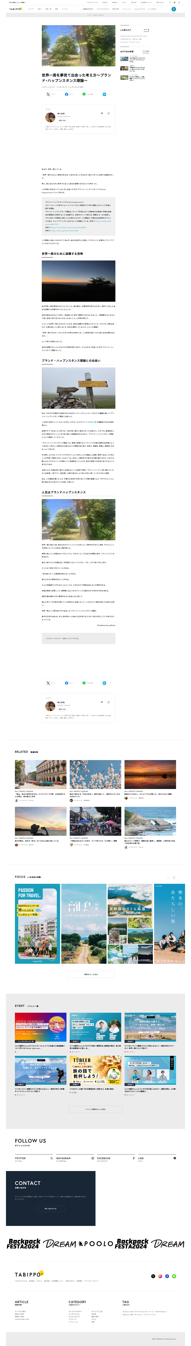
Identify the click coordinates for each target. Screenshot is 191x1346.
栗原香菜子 (87, 800)
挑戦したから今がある (71, 638)
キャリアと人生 (97, 1311)
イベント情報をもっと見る (95, 1109)
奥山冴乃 (31, 845)
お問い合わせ (160, 2)
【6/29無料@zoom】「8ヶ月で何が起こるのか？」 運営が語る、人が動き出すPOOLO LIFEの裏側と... (150, 1090)
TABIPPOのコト (126, 39)
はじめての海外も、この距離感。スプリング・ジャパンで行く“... (137, 78)
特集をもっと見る (91, 974)
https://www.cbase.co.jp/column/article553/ (69, 227)
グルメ (94, 1319)
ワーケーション (135, 42)
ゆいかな (61, 113)
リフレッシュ (126, 9)
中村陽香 (86, 845)
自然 (93, 1322)
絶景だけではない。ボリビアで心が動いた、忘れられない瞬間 (148, 794)
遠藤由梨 (141, 798)
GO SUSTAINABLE (103, 9)
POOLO (124, 2)
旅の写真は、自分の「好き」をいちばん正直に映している (37, 841)
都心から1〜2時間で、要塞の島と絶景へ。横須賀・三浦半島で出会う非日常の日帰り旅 (149, 842)
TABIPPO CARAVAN (54, 638)
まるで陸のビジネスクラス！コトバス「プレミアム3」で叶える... (137, 59)
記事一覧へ (62, 120)
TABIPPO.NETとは (92, 2)
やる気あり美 (91, 422)
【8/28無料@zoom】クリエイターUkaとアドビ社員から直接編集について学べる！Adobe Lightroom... (40, 1047)
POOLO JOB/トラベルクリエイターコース (134, 36)
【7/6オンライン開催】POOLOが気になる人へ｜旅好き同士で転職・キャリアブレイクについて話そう (40, 1090)
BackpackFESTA (139, 9)
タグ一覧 (146, 30)
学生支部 (133, 2)
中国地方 (132, 65)
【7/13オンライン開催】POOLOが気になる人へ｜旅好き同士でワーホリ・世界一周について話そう (150, 1047)
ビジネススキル (74, 1314)
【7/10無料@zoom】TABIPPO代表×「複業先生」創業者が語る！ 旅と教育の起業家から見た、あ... (95, 1047)
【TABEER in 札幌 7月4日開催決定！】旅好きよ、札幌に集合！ (92, 1089)
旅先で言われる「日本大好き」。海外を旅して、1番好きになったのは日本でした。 (95, 795)
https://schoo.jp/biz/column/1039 (64, 231)
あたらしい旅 (137, 39)
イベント (65, 9)
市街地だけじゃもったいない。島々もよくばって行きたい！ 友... (137, 69)
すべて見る (146, 51)
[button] (174, 878)
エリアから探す (134, 56)
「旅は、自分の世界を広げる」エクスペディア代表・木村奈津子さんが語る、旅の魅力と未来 (40, 795)
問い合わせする (51, 1209)
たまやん (31, 800)
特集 (56, 9)
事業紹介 (115, 2)
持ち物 (94, 1314)
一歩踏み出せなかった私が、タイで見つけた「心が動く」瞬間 (93, 841)
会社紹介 (105, 2)
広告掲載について (146, 2)
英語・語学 (115, 9)
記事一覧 (48, 9)
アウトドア (73, 1319)
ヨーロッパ (124, 42)
